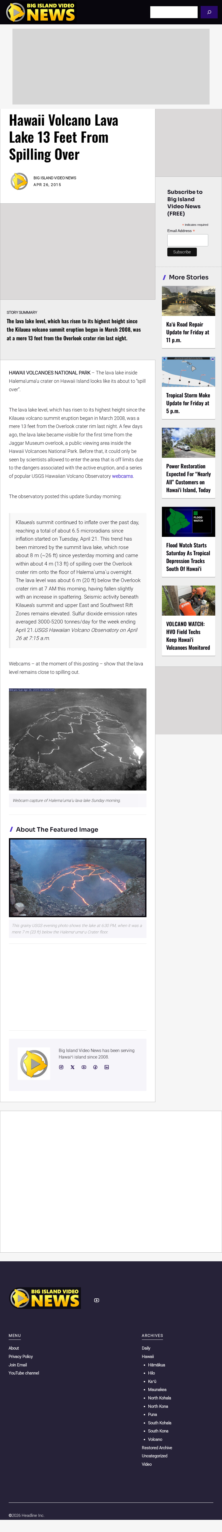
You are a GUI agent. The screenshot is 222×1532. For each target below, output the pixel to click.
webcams (122, 476)
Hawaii (148, 1356)
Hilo (151, 1373)
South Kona (158, 1431)
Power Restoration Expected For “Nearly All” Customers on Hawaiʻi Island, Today (188, 478)
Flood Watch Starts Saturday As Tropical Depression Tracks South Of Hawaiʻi (188, 557)
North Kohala (159, 1398)
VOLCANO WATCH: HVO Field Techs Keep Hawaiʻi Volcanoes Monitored (188, 635)
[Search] (209, 12)
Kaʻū (152, 1381)
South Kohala (159, 1422)
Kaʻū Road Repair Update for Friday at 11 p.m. (187, 332)
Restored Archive (157, 1447)
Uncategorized (154, 1455)
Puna (152, 1414)
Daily (146, 1348)
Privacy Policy (21, 1356)
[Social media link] (61, 1067)
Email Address (181, 230)
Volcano (155, 1439)
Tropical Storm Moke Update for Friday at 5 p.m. (188, 403)
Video (147, 1464)
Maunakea (157, 1389)
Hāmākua (156, 1365)
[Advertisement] (111, 66)
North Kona (158, 1406)
